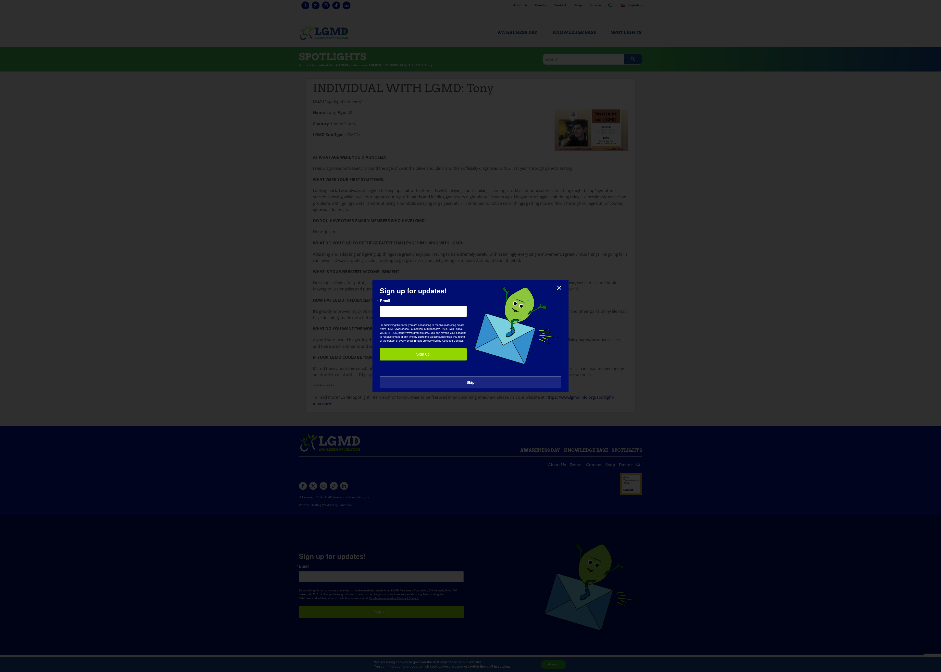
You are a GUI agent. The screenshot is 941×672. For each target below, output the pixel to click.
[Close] (559, 288)
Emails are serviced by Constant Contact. (439, 340)
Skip (470, 382)
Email (385, 301)
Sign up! (423, 354)
